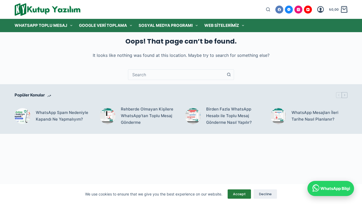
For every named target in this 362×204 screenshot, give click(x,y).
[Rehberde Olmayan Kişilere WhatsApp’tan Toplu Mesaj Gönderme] (108, 116)
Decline (265, 194)
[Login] (320, 9)
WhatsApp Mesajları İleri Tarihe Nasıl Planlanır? (315, 116)
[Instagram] (298, 10)
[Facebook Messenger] (289, 10)
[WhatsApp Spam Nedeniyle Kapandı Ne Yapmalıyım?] (22, 116)
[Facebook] (279, 10)
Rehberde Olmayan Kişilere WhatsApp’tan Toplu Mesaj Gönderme (147, 116)
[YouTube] (308, 10)
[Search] (268, 9)
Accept (239, 194)
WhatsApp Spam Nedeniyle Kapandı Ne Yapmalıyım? (62, 116)
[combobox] (176, 74)
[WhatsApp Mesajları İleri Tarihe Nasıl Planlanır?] (278, 116)
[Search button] (229, 75)
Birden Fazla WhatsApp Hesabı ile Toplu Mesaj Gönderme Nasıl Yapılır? (229, 116)
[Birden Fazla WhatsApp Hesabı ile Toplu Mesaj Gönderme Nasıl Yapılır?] (193, 116)
